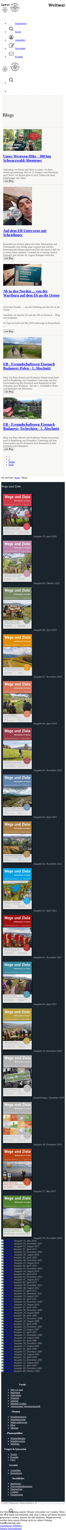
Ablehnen (17, 1525)
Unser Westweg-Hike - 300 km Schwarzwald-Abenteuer (27, 158)
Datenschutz (16, 1489)
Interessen (15, 1392)
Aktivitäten (15, 1395)
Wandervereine (17, 1441)
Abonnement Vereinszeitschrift (25, 1406)
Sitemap (14, 1428)
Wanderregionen (18, 1417)
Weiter (12, 462)
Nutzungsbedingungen (21, 1486)
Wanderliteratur (17, 1438)
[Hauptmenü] (11, 91)
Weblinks (14, 1444)
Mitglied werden (18, 1403)
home (17, 477)
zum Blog (8, 181)
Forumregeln (16, 1494)
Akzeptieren (6, 1525)
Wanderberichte (18, 1419)
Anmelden (15, 1470)
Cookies (14, 1492)
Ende (11, 464)
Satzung (14, 1401)
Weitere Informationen (11, 1528)
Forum (13, 1454)
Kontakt (14, 1457)
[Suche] (11, 83)
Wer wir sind (16, 1389)
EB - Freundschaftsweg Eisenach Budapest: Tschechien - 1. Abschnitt (31, 426)
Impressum (15, 1483)
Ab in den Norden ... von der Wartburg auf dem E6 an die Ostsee (31, 293)
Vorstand (14, 1398)
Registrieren (16, 1473)
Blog (12, 1425)
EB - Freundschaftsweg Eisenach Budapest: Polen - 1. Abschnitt (29, 366)
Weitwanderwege (18, 1422)
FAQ (12, 1460)
